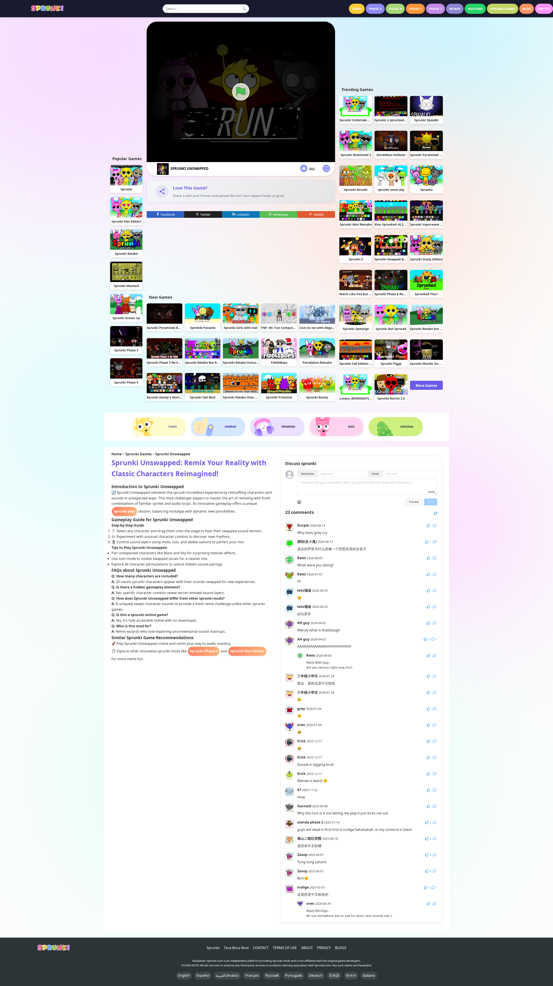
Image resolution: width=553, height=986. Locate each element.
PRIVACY (324, 947)
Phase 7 (435, 9)
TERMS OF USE (285, 947)
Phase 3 (375, 9)
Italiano (369, 975)
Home (356, 9)
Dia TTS (544, 9)
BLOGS (340, 947)
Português (293, 975)
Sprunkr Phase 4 (204, 651)
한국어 (351, 975)
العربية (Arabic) (227, 975)
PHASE (172, 426)
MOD (351, 426)
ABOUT (307, 947)
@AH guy (322, 662)
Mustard (475, 9)
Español (202, 975)
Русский (272, 975)
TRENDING (288, 426)
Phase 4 (395, 9)
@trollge (321, 911)
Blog (527, 9)
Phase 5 (415, 9)
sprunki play (124, 511)
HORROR (230, 426)
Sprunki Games (502, 9)
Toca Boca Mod (236, 947)
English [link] (184, 975)
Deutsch (316, 975)
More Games (426, 385)
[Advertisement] (126, 86)
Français (252, 975)
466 (312, 169)
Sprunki (213, 947)
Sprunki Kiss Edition (247, 651)
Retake (454, 9)
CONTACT (261, 947)
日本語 (334, 975)
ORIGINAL (407, 426)
